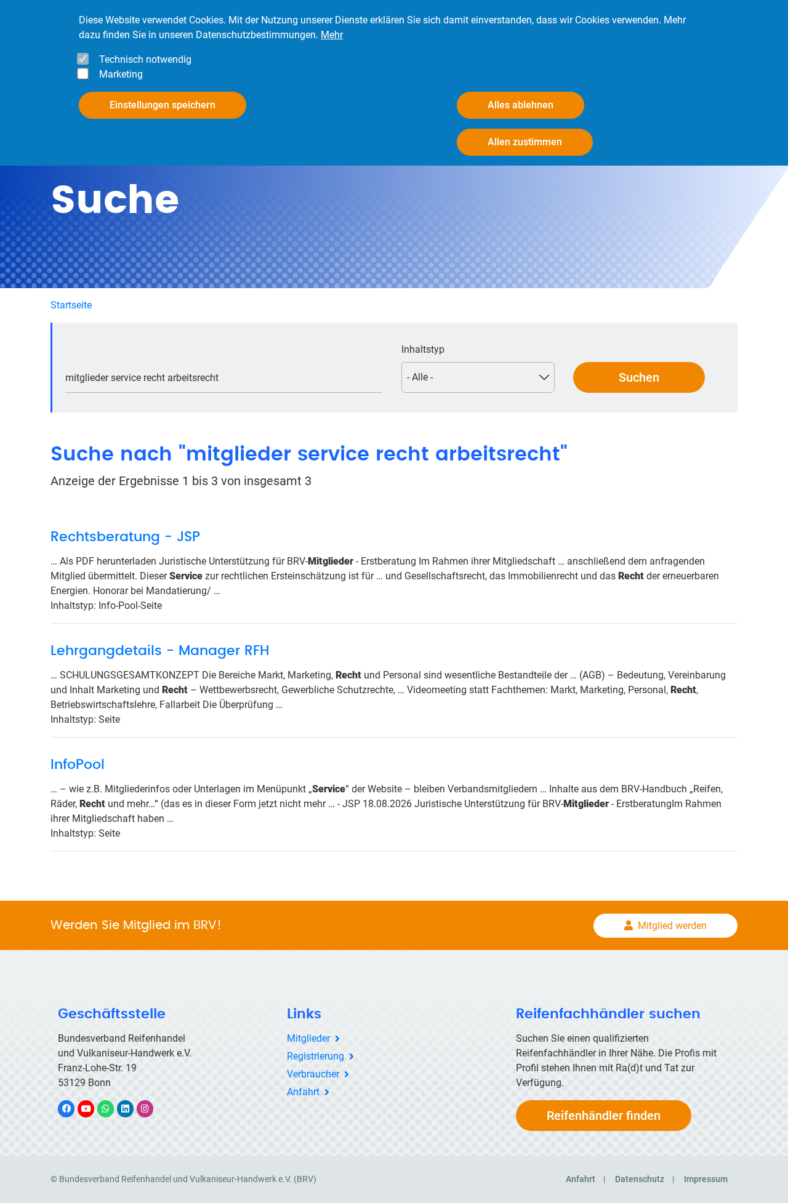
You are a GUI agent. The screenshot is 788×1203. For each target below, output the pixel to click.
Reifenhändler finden (604, 1115)
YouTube (92, 1108)
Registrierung (315, 1056)
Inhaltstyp (422, 349)
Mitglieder (308, 1038)
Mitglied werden (672, 925)
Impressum (706, 1179)
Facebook (72, 1108)
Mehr (332, 35)
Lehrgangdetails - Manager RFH (160, 651)
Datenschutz (639, 1179)
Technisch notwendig (145, 59)
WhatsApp (112, 1108)
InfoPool (77, 764)
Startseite (71, 305)
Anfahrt (303, 1092)
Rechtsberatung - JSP (125, 537)
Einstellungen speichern (162, 105)
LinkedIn (131, 1108)
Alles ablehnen (520, 105)
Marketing (121, 74)
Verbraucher (313, 1074)
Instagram (151, 1108)
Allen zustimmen (525, 142)
